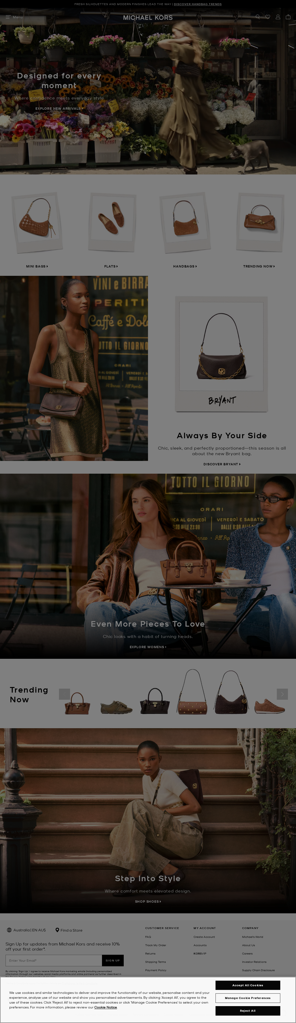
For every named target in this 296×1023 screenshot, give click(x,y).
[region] (148, 1000)
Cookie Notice (105, 1007)
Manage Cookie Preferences (248, 998)
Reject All (248, 1011)
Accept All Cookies (247, 985)
